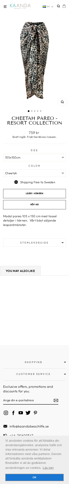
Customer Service (33, 373)
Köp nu (34, 205)
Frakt (30, 137)
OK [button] (35, 477)
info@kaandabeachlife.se (29, 426)
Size (34, 150)
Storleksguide (34, 242)
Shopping (34, 362)
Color (34, 165)
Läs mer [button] (48, 467)
